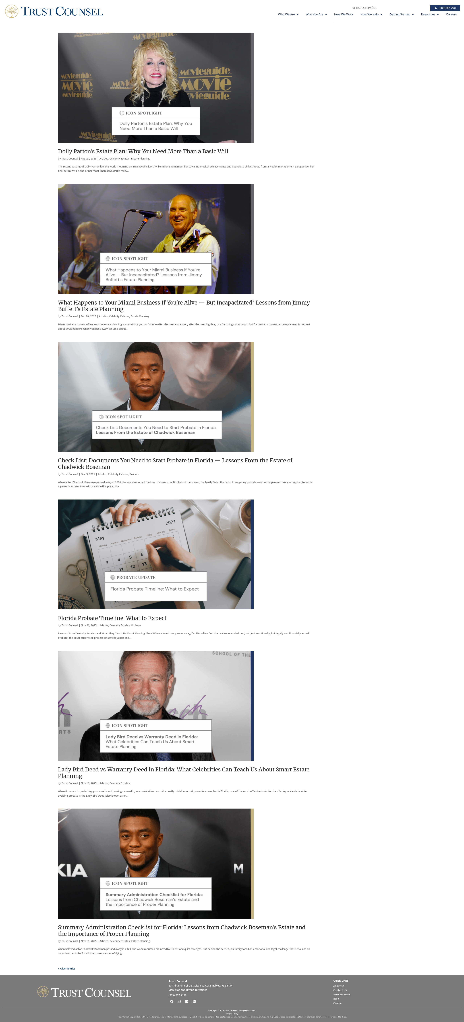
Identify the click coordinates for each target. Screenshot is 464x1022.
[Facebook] (172, 1001)
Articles (103, 158)
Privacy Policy (232, 1014)
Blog (336, 998)
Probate (134, 474)
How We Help (370, 14)
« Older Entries (66, 968)
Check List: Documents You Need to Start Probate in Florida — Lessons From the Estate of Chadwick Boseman (175, 463)
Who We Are (286, 14)
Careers (451, 14)
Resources (428, 14)
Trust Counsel (69, 158)
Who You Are (314, 14)
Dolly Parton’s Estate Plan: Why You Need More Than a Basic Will (143, 151)
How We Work (343, 14)
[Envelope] (186, 1001)
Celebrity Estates (119, 158)
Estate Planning (140, 158)
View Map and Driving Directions (188, 990)
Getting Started (400, 14)
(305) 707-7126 (178, 995)
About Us (339, 986)
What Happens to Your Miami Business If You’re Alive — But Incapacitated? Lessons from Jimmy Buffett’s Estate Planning (184, 305)
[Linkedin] (194, 1001)
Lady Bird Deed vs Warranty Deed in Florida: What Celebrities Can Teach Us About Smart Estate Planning (183, 772)
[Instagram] (179, 1001)
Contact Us (340, 990)
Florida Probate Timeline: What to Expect (112, 618)
